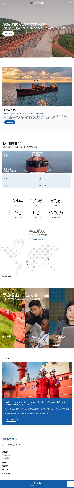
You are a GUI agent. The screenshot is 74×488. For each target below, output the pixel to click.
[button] (13, 57)
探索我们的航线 (36, 239)
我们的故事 (8, 33)
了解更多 (10, 122)
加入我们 (10, 419)
